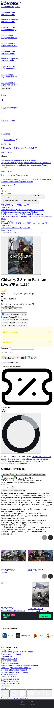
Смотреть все (6, 152)
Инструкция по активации (21, 474)
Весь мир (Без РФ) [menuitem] (9, 210)
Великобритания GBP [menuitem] (14, 214)
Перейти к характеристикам (12, 491)
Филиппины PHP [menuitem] (12, 216)
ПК (2, 148)
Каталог (8, 89)
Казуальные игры (34, 165)
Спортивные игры (13, 165)
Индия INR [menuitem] (29, 214)
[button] (27, 332)
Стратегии (9, 163)
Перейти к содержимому (11, 2)
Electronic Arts (39, 179)
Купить (45, 616)
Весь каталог (9, 140)
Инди (16, 163)
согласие (43, 459)
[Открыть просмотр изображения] (21, 255)
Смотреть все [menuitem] (6, 207)
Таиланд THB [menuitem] (26, 216)
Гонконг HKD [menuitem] (38, 216)
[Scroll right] (50, 537)
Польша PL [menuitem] (15, 228)
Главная (4, 232)
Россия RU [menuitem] (15, 205)
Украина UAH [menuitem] (32, 210)
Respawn (22, 182)
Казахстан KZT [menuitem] (11, 212)
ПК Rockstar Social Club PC (25, 148)
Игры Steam (9, 148)
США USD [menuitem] (6, 205)
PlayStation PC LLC (25, 179)
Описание (5, 474)
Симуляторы (24, 163)
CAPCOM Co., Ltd (9, 179)
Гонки (23, 165)
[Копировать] (13, 487)
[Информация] (3, 411)
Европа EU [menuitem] (25, 223)
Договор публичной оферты (20, 459)
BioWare (29, 182)
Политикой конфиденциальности (15, 463)
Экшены (4, 160)
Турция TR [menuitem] (24, 205)
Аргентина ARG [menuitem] (25, 212)
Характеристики (39, 474)
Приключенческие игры (18, 160)
